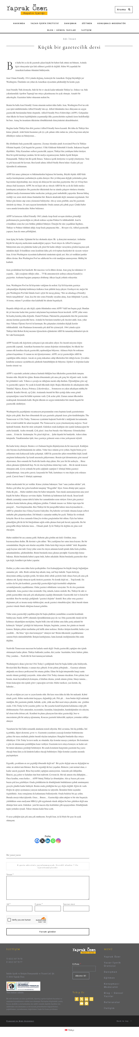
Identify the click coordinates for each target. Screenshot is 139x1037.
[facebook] (77, 998)
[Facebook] (37, 840)
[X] (42, 840)
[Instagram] (58, 840)
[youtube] (81, 1003)
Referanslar (112, 1002)
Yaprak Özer (112, 956)
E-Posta (76, 963)
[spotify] (86, 1003)
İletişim (109, 1008)
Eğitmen (109, 978)
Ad (8, 904)
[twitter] (81, 998)
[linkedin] (86, 998)
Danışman (110, 972)
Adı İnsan (69, 39)
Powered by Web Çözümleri (20, 1021)
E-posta (39, 904)
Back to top (123, 1021)
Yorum (10, 874)
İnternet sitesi (69, 904)
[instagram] (91, 998)
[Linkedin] (47, 840)
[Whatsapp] (53, 840)
